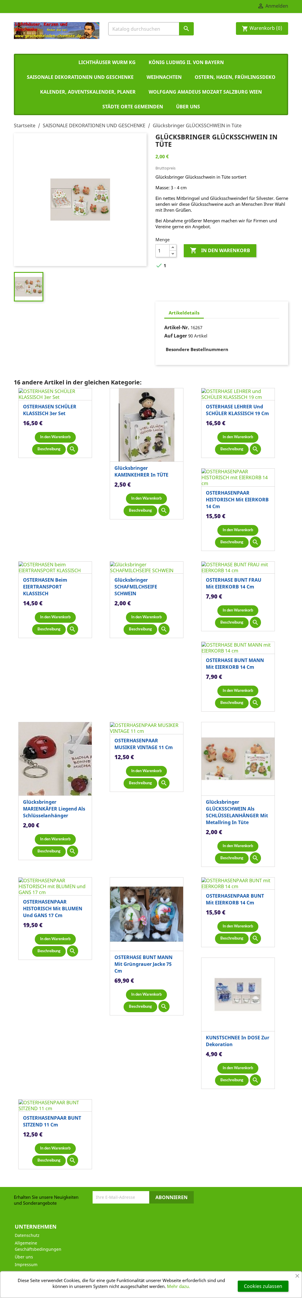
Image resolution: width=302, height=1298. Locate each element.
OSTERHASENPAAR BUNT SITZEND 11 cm (52, 1121)
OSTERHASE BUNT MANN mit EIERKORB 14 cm (235, 663)
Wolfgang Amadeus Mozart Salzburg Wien (205, 92)
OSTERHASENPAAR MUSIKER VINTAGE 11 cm (143, 744)
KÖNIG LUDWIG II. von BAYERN (186, 62)
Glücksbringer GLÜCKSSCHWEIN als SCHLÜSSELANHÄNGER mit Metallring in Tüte (237, 812)
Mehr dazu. (178, 1286)
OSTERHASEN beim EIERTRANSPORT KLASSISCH (45, 587)
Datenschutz (27, 1235)
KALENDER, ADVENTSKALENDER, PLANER (88, 92)
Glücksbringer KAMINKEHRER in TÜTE (141, 471)
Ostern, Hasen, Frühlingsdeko (235, 77)
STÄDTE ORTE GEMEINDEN (132, 106)
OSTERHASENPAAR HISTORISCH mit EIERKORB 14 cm (237, 500)
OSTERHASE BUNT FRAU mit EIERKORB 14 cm (233, 583)
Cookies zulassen (263, 1286)
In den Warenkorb (220, 250)
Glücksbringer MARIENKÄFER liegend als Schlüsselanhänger (54, 809)
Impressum (26, 1264)
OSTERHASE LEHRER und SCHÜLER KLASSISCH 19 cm (237, 410)
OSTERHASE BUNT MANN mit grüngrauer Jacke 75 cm (143, 964)
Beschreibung (48, 449)
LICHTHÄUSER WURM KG (107, 62)
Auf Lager (175, 336)
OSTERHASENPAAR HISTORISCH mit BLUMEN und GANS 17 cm (52, 909)
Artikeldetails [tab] (184, 313)
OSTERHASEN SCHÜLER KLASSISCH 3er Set (49, 410)
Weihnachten (164, 77)
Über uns (188, 106)
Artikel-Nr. (176, 327)
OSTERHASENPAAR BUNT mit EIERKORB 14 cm (235, 899)
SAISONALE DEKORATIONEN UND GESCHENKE (80, 77)
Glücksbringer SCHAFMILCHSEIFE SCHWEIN (135, 587)
